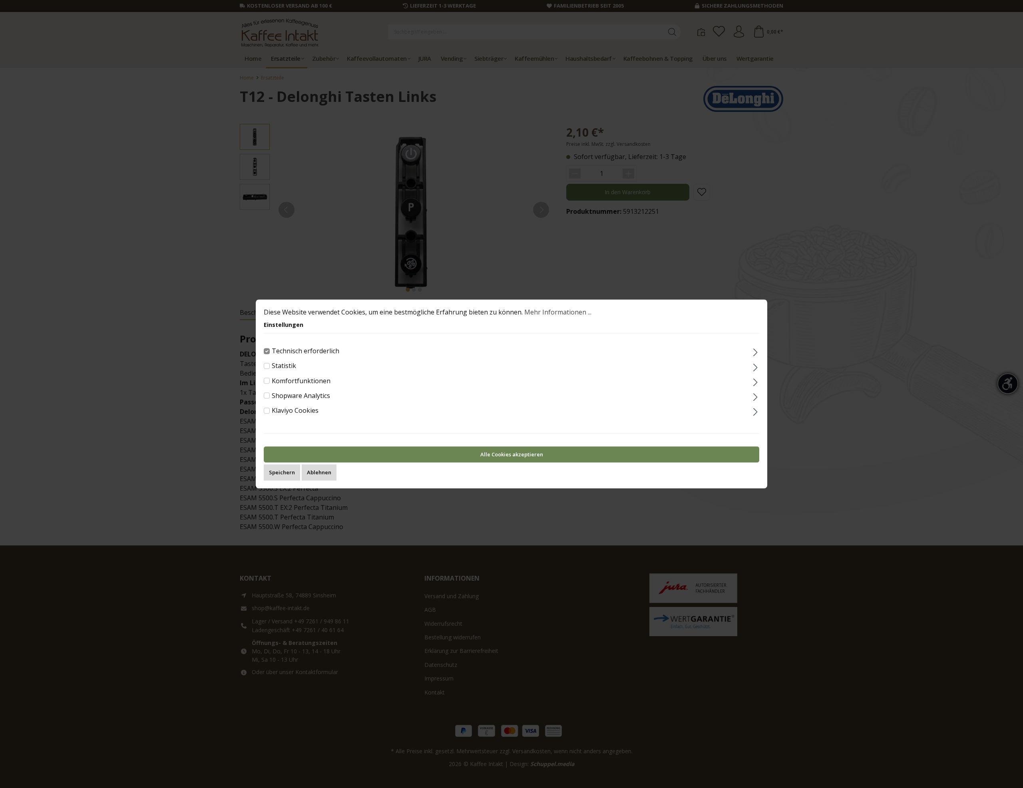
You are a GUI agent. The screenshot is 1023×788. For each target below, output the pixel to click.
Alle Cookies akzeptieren (511, 454)
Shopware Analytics (301, 395)
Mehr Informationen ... (557, 312)
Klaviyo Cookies (295, 410)
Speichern (282, 472)
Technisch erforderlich (305, 350)
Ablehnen (319, 472)
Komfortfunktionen (301, 380)
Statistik (284, 366)
